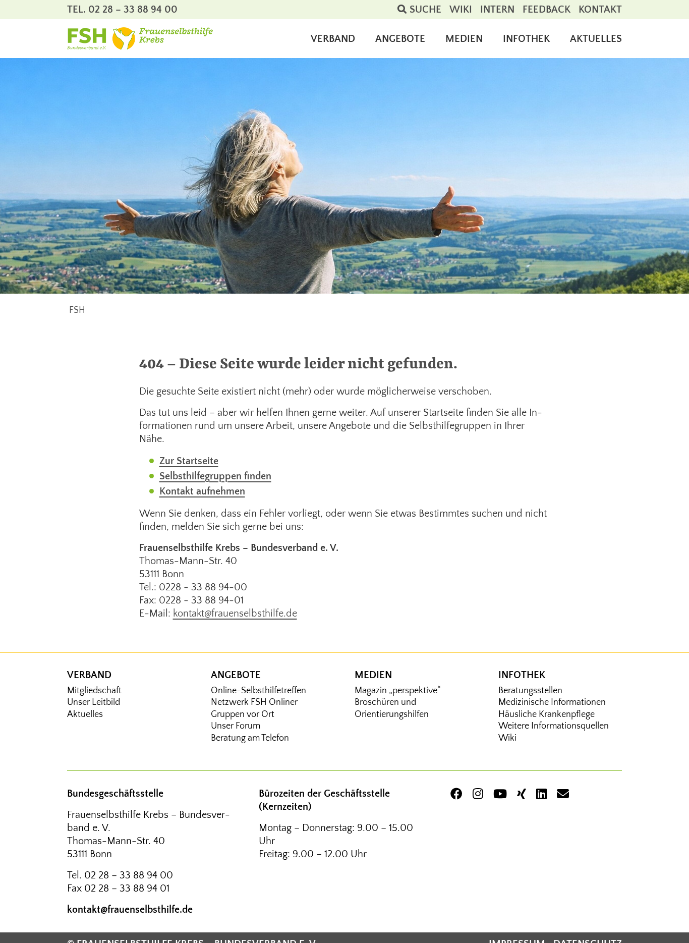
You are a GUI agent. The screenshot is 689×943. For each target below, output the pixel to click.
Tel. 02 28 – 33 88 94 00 (122, 9)
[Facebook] (456, 795)
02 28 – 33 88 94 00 (128, 875)
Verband (89, 675)
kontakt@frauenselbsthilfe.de (235, 613)
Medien (373, 675)
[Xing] (521, 795)
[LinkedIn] (541, 795)
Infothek (521, 675)
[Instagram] (478, 795)
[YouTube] (500, 795)
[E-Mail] (563, 795)
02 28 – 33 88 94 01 (126, 888)
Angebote (236, 675)
